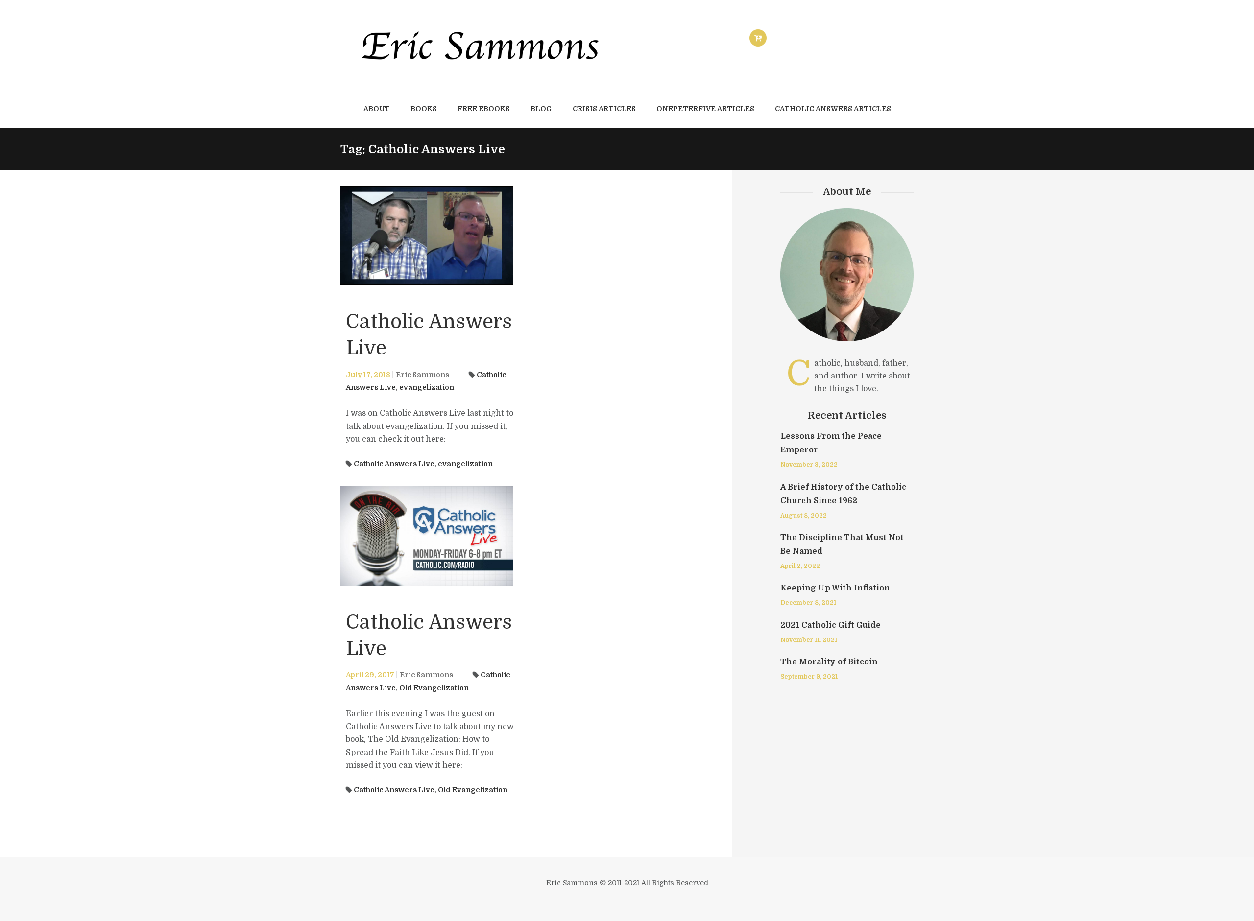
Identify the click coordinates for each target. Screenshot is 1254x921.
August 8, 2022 (803, 515)
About (376, 109)
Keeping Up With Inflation (835, 588)
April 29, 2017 (370, 675)
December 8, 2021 (808, 602)
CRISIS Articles (604, 109)
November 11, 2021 (808, 640)
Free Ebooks (484, 109)
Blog (541, 109)
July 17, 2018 (368, 374)
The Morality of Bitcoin (829, 662)
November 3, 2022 (809, 464)
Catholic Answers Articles (833, 109)
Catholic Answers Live (394, 464)
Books (423, 109)
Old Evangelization (434, 688)
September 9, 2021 (809, 676)
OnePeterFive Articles (705, 109)
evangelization (426, 387)
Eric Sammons (422, 374)
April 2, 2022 (800, 566)
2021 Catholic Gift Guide (830, 625)
